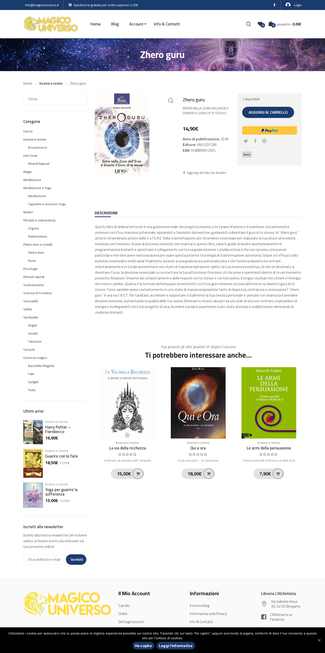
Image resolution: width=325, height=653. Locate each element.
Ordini (122, 613)
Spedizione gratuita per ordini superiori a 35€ (106, 5)
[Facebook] (255, 141)
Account (136, 24)
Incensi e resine (127, 442)
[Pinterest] (264, 141)
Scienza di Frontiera (37, 293)
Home (95, 24)
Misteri (28, 212)
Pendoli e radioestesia (39, 220)
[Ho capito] (319, 640)
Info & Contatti (167, 24)
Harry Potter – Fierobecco (58, 429)
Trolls (32, 390)
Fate (31, 374)
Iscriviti (77, 559)
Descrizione (106, 212)
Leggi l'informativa (176, 645)
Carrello (124, 605)
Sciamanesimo (33, 285)
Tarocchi (29, 349)
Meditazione (32, 180)
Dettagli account (131, 621)
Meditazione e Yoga (37, 188)
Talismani (34, 341)
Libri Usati (30, 155)
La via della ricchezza (127, 448)
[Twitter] (246, 141)
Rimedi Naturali (38, 164)
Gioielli (33, 333)
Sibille (27, 309)
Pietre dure (36, 252)
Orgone (33, 228)
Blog (115, 24)
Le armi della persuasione (269, 448)
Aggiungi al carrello (268, 112)
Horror (28, 131)
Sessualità (30, 301)
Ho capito (143, 645)
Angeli (32, 325)
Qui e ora (198, 448)
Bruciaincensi (37, 147)
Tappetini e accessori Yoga (47, 204)
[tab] (106, 213)
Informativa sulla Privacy (208, 613)
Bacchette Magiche (41, 366)
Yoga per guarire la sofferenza (61, 492)
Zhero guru (78, 83)
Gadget (33, 382)
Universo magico (35, 358)
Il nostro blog (199, 605)
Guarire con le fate (61, 456)
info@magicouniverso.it (42, 5)
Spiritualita (30, 317)
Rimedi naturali (33, 277)
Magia (27, 172)
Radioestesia (37, 236)
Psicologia (30, 269)
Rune (32, 261)
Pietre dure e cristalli (37, 244)
